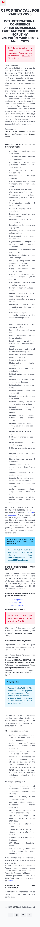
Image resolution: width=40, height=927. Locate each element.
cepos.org (12, 515)
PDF (10, 58)
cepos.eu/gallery (15, 602)
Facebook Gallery (16, 605)
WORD (25, 56)
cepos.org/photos (16, 600)
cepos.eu (30, 512)
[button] (37, 3)
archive (11, 881)
